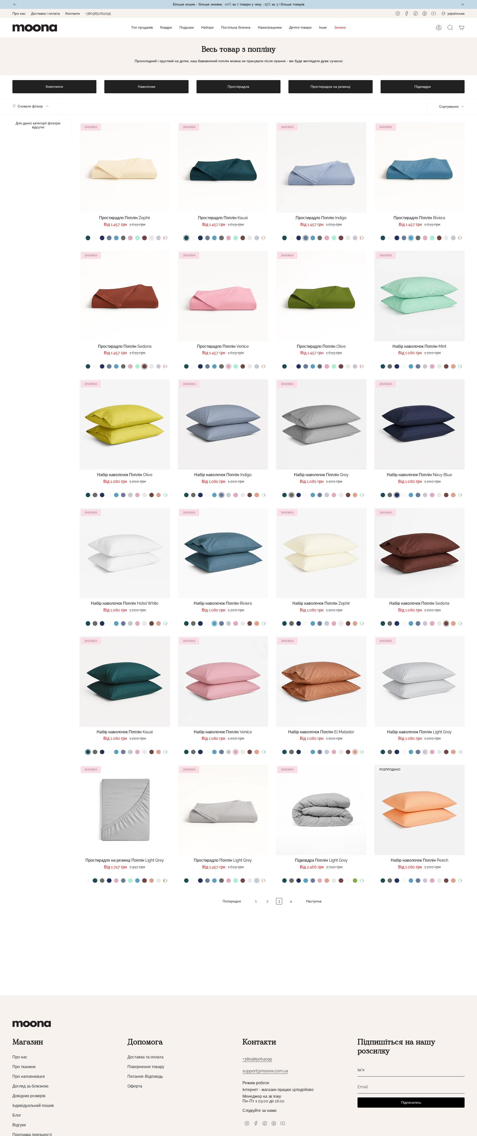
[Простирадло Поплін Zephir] (125, 167)
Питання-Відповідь (145, 1076)
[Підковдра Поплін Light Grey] (321, 810)
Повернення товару (145, 1066)
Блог (16, 1115)
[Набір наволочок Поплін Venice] (223, 681)
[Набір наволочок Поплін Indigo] (223, 424)
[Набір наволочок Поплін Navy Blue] (419, 424)
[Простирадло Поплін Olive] (321, 296)
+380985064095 (98, 13)
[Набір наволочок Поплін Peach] (419, 810)
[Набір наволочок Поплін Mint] (419, 296)
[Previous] (14, 4)
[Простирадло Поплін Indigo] (321, 167)
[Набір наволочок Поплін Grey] (321, 424)
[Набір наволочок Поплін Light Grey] (419, 681)
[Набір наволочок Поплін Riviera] (223, 553)
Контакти (72, 13)
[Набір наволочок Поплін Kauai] (125, 681)
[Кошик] (461, 27)
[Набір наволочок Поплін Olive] (125, 424)
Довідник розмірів (28, 1095)
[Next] (462, 4)
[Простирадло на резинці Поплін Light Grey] (125, 810)
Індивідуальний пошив (33, 1105)
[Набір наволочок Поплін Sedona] (419, 553)
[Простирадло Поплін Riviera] (419, 167)
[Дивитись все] (166, 237)
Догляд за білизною (30, 1086)
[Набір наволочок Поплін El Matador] (321, 681)
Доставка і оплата (45, 13)
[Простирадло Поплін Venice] (223, 296)
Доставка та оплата (145, 1057)
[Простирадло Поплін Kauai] (223, 167)
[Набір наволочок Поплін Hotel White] (125, 553)
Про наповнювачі (28, 1076)
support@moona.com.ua (265, 1071)
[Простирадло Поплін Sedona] (125, 296)
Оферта (134, 1086)
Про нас (19, 13)
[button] (166, 28)
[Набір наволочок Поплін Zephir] (321, 553)
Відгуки (19, 1125)
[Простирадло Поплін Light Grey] (223, 810)
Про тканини (24, 1066)
